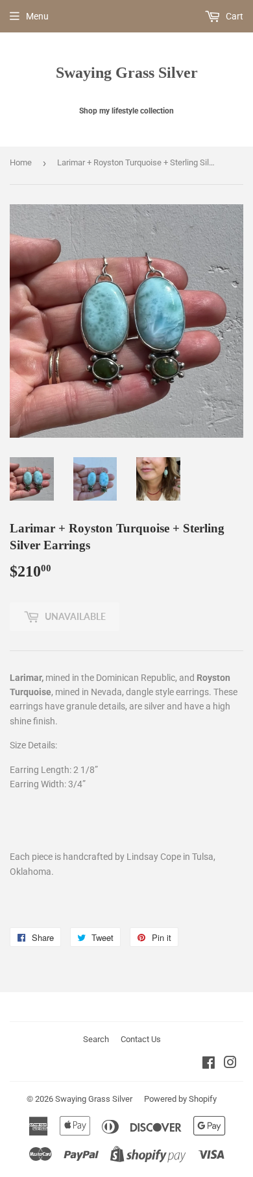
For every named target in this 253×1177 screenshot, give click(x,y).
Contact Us (141, 1039)
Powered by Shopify (180, 1099)
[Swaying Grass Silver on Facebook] (208, 1064)
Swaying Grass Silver (127, 72)
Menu (37, 16)
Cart (233, 16)
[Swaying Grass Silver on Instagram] (230, 1064)
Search (96, 1039)
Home (21, 162)
